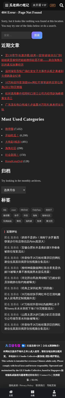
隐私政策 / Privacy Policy (21, 385)
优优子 (49, 210)
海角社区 (10, 148)
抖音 (26, 215)
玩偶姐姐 (7, 221)
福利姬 (29, 221)
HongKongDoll (14, 161)
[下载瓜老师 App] (53, 5)
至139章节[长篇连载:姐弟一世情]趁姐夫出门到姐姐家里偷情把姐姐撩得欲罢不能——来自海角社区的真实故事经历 (31, 60)
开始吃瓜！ (12, 135)
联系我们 (40, 385)
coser (13, 210)
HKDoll (24, 210)
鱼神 (39, 221)
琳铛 (19, 221)
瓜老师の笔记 (19, 5)
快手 (17, 215)
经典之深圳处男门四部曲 (37, 288)
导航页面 (51, 385)
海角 (35, 215)
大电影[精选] (13, 141)
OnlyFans (37, 210)
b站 (4, 210)
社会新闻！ (12, 154)
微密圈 (9, 128)
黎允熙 (49, 221)
